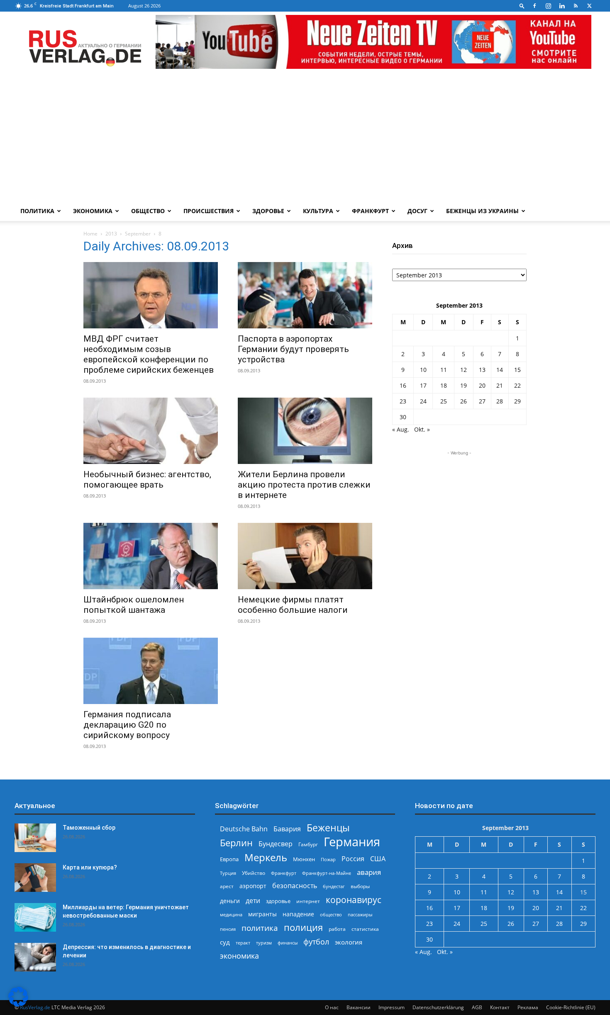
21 (499, 385)
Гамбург (308, 844)
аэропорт (252, 886)
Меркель (265, 857)
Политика (37, 211)
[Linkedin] (562, 6)
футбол (316, 941)
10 (423, 370)
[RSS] (575, 6)
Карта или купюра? (90, 867)
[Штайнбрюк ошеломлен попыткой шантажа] (150, 556)
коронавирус (353, 899)
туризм (264, 943)
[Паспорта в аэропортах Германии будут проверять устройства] (305, 295)
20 (482, 385)
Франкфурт (370, 211)
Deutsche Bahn (244, 829)
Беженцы (328, 827)
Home (90, 233)
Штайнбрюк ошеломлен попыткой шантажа (133, 605)
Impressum (391, 1007)
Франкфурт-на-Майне (326, 873)
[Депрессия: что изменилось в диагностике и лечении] (35, 957)
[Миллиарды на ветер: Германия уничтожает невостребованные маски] (35, 917)
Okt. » (422, 429)
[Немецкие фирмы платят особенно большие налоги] (305, 556)
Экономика (92, 211)
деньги (230, 901)
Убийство (253, 873)
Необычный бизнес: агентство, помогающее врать (147, 479)
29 (517, 401)
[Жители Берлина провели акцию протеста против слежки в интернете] (305, 431)
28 (499, 401)
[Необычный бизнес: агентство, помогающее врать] (150, 431)
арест (227, 886)
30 (403, 417)
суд (225, 942)
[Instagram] (548, 6)
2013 (111, 233)
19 (463, 385)
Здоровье (268, 211)
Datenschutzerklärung (438, 1007)
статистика (365, 929)
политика (260, 927)
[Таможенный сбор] (35, 837)
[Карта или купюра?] (35, 877)
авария (369, 872)
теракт (243, 943)
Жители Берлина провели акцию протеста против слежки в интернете (304, 484)
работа (337, 928)
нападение (298, 914)
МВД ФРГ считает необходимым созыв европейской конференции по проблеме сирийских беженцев (148, 354)
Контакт (500, 1007)
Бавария (287, 829)
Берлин (236, 842)
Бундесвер (276, 844)
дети (253, 900)
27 (482, 401)
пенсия (228, 929)
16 (403, 385)
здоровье (278, 901)
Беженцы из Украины (482, 211)
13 (482, 370)
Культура (318, 211)
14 (499, 370)
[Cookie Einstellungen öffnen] (18, 1004)
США (378, 859)
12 (463, 370)
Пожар (328, 859)
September (138, 233)
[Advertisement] (305, 139)
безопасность (294, 885)
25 (443, 401)
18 (443, 385)
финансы (288, 943)
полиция (303, 927)
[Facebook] (534, 6)
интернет (308, 901)
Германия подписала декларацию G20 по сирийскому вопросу (127, 724)
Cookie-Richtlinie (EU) (570, 1007)
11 (443, 370)
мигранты (262, 914)
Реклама (527, 1007)
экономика (239, 955)
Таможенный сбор (89, 827)
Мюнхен (304, 859)
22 (517, 385)
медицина (231, 914)
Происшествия (208, 211)
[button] (522, 5)
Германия (352, 842)
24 (423, 401)
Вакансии (358, 1007)
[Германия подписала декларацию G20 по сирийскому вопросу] (150, 671)
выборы (360, 886)
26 (463, 401)
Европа (229, 859)
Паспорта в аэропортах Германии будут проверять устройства (293, 349)
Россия (353, 859)
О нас (332, 1007)
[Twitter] (589, 6)
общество (331, 914)
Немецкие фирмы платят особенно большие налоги (293, 605)
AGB (477, 1007)
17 (423, 385)
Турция (228, 873)
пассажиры (360, 914)
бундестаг (334, 886)
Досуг (417, 211)
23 (403, 401)
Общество (148, 211)
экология (348, 942)
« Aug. (400, 429)
